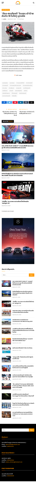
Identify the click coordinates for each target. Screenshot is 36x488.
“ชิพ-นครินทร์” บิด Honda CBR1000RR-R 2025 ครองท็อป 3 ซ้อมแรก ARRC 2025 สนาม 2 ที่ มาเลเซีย (23, 385)
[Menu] (3, 3)
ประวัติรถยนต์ (26, 88)
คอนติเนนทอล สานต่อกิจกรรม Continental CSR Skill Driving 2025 (22, 320)
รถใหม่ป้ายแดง (6, 93)
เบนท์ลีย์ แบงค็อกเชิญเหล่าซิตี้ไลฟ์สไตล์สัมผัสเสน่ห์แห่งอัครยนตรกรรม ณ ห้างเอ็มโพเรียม (23, 330)
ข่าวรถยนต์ (5, 85)
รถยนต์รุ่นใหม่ (18, 90)
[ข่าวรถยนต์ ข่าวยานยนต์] (18, 2)
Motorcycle (5, 10)
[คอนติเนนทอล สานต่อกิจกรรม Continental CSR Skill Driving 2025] (6, 322)
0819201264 (10, 460)
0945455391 (10, 476)
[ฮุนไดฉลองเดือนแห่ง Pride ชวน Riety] (6, 350)
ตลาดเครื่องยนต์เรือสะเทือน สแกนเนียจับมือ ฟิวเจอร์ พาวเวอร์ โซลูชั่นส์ (23, 367)
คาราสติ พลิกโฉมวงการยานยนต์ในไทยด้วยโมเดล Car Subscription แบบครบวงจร (22, 414)
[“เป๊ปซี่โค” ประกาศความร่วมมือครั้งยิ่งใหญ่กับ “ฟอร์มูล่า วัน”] (18, 190)
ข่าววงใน (5, 88)
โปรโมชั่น (14, 96)
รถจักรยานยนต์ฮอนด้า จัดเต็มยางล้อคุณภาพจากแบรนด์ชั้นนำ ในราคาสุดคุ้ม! (22, 376)
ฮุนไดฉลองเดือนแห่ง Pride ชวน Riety (22, 348)
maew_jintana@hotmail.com (14, 462)
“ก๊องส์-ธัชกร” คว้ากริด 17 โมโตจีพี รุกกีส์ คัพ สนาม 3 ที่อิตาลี (9, 113)
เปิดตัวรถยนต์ (22, 93)
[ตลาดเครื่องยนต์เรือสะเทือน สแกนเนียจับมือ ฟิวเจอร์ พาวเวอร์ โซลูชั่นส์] (6, 368)
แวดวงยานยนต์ (6, 96)
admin (4, 19)
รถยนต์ (11, 90)
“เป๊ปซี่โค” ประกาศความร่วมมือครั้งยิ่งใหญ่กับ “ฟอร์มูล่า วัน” (15, 202)
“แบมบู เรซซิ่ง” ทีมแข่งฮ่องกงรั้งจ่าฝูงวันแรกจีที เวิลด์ (22, 358)
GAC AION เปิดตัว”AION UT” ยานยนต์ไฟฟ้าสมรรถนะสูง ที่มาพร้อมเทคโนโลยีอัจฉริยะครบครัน (17, 147)
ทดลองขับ (18, 88)
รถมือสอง (5, 90)
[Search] (33, 3)
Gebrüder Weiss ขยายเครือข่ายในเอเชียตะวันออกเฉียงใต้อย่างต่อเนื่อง (23, 311)
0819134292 (10, 446)
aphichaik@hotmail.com (13, 444)
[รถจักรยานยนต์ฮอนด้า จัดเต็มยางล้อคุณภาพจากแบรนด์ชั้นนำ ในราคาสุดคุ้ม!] (6, 377)
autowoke (5, 83)
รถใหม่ (25, 90)
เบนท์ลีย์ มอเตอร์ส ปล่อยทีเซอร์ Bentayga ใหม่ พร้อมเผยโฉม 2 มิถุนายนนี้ (23, 395)
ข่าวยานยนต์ (29, 83)
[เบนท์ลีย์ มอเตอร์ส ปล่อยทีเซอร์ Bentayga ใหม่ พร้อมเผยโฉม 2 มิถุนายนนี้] (6, 396)
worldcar (12, 83)
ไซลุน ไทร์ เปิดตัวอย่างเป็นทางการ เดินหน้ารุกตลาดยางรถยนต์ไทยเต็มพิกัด (23, 404)
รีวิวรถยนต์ (14, 93)
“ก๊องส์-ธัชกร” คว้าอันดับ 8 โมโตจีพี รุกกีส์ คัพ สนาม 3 (26, 112)
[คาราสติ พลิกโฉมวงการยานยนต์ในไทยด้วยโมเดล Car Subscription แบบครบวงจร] (6, 414)
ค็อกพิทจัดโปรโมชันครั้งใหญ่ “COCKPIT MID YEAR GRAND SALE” (22, 339)
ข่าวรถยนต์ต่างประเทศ (15, 85)
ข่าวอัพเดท (11, 88)
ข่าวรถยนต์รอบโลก (27, 85)
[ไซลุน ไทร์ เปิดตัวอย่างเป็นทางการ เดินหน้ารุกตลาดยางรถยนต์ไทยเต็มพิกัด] (6, 405)
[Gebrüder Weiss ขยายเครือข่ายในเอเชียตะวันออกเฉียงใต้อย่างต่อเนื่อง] (6, 313)
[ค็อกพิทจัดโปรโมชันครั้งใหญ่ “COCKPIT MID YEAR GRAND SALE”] (6, 341)
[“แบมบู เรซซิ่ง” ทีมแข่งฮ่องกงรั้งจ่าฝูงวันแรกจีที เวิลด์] (6, 359)
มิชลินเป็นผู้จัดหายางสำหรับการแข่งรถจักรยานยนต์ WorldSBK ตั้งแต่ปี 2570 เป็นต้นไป (17, 174)
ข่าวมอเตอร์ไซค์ (20, 83)
